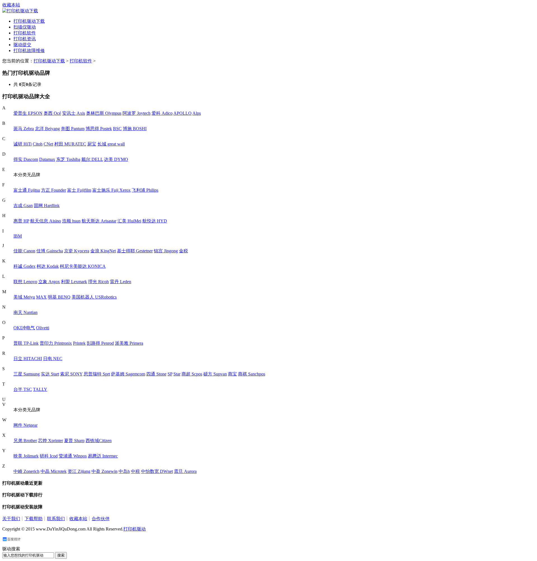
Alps (196, 113)
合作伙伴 (101, 518)
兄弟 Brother (25, 440)
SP (170, 374)
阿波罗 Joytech (136, 113)
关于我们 (11, 518)
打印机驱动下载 (29, 21)
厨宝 (91, 144)
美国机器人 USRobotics (94, 297)
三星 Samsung (26, 374)
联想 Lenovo (25, 281)
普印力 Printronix (56, 343)
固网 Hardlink (47, 205)
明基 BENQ (59, 297)
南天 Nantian (25, 312)
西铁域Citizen (99, 440)
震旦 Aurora (185, 471)
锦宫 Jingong (166, 250)
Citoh (38, 144)
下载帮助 (34, 518)
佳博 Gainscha (49, 250)
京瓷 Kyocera (76, 250)
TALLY (40, 389)
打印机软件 (24, 32)
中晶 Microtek (54, 471)
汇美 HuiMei (129, 221)
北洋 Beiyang (47, 128)
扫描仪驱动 (24, 27)
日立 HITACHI (27, 358)
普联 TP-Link (26, 343)
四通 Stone (156, 374)
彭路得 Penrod (100, 343)
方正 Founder (53, 190)
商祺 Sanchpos (251, 374)
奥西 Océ (52, 113)
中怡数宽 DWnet (157, 471)
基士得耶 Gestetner (135, 250)
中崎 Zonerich (26, 471)
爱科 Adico (162, 113)
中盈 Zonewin (104, 471)
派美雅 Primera (129, 343)
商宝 (232, 374)
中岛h (124, 471)
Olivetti (42, 327)
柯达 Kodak (48, 266)
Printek (79, 343)
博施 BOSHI (135, 128)
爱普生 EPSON (28, 113)
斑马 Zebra (23, 128)
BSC (117, 128)
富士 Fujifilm (79, 190)
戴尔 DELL (92, 159)
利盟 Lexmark (74, 281)
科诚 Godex (24, 266)
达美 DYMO (116, 159)
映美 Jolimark (26, 456)
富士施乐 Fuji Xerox (111, 190)
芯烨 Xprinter (50, 440)
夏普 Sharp (74, 440)
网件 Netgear (25, 425)
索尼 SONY (71, 374)
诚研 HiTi (22, 144)
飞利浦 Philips (145, 190)
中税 (135, 471)
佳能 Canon (24, 250)
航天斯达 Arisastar (99, 221)
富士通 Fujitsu (26, 190)
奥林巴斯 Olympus (103, 113)
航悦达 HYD (154, 221)
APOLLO (182, 113)
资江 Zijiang (79, 471)
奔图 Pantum (72, 128)
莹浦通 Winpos (73, 456)
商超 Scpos (192, 374)
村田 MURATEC (70, 144)
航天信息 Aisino (45, 221)
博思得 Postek (99, 128)
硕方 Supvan (215, 374)
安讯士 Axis (73, 113)
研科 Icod (49, 456)
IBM (17, 236)
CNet (48, 144)
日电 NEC (52, 358)
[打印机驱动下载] (20, 10)
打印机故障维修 (29, 50)
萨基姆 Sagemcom (128, 374)
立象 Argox (49, 281)
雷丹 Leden (120, 281)
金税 (183, 250)
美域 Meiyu (24, 297)
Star (176, 374)
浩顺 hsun (71, 221)
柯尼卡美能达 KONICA (83, 266)
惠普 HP (21, 221)
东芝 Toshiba (68, 159)
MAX (41, 297)
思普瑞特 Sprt (97, 374)
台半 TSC (22, 389)
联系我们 (56, 518)
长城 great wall (111, 144)
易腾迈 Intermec (103, 456)
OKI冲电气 (24, 327)
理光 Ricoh (98, 281)
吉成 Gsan (23, 205)
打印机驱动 (134, 529)
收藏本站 (11, 5)
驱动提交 (22, 44)
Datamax (47, 159)
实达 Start (50, 374)
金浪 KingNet (103, 250)
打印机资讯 (24, 38)
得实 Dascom (25, 159)
